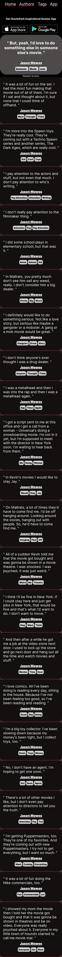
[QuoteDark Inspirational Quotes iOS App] (15, 29)
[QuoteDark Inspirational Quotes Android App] (44, 29)
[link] (10, 4)
